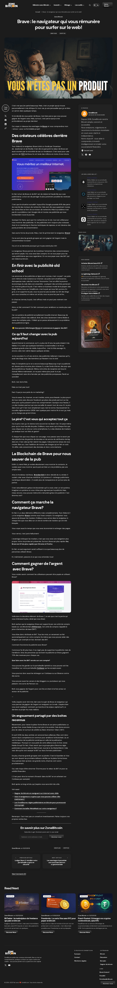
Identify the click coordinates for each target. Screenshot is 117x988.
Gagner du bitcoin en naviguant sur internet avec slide (36, 793)
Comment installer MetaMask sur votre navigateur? (35, 808)
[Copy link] (6, 128)
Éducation (103, 957)
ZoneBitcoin (92, 113)
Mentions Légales (80, 961)
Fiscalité (102, 976)
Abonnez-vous (56, 837)
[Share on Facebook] (6, 120)
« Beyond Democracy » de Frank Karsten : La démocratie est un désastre (90, 242)
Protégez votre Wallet (89, 293)
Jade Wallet (91, 190)
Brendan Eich (39, 475)
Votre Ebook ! (106, 5)
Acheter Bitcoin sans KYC (90, 263)
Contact (77, 957)
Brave (44, 126)
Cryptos (62, 33)
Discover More (11, 932)
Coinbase (40, 668)
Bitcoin (102, 954)
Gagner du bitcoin (106, 964)
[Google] (90, 155)
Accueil (37, 12)
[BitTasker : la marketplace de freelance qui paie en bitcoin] (21, 903)
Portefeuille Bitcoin (106, 979)
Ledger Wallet (92, 202)
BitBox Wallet (92, 178)
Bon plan (54, 33)
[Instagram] (5, 965)
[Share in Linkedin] (6, 124)
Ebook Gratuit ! (105, 972)
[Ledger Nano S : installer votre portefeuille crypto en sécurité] (26, 861)
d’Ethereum (36, 627)
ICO (23, 154)
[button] (89, 5)
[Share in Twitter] (6, 116)
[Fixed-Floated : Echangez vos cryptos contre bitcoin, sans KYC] (95, 903)
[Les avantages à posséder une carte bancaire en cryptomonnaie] (57, 861)
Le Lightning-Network (89, 274)
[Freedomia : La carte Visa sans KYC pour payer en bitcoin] (58, 903)
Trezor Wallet (92, 214)
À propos (77, 954)
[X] (82, 155)
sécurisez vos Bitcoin (89, 285)
